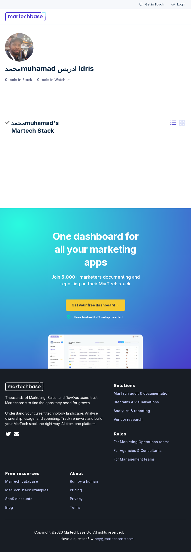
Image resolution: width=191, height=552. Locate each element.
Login (181, 4)
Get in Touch (154, 4)
